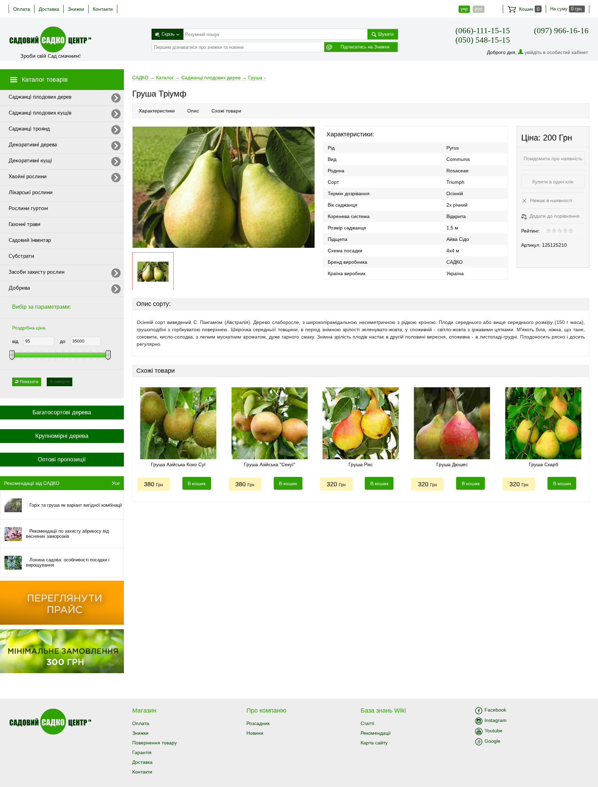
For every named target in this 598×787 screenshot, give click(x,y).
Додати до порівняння (554, 216)
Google (492, 741)
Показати (29, 381)
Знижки (76, 9)
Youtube (493, 730)
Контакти (103, 9)
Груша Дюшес (452, 464)
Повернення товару (154, 742)
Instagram (495, 720)
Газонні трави (24, 224)
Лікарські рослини (31, 192)
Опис (193, 111)
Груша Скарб (543, 464)
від (15, 341)
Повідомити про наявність (553, 158)
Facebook (495, 710)
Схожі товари (226, 111)
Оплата (21, 9)
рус (478, 8)
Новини (254, 733)
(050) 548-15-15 (482, 40)
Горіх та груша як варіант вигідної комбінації (75, 505)
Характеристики (157, 111)
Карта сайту (374, 742)
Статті (367, 723)
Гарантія (142, 752)
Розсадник (258, 723)
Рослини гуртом (28, 208)
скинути (62, 381)
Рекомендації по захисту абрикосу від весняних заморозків (67, 533)
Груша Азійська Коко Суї (178, 464)
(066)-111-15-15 (482, 30)
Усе (116, 483)
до (62, 341)
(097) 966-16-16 (561, 30)
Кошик (529, 9)
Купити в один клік (552, 181)
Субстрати (21, 256)
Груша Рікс (360, 464)
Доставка (49, 9)
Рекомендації (376, 733)
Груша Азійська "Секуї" (269, 464)
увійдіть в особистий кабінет (556, 52)
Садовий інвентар (30, 240)
